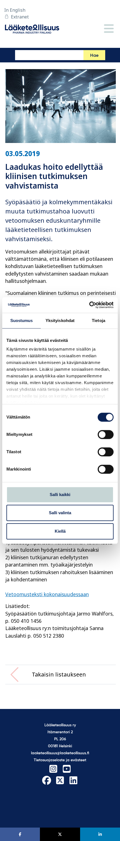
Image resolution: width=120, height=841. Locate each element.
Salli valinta (60, 512)
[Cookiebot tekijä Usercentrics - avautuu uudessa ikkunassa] (89, 305)
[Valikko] (109, 29)
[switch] (106, 434)
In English (14, 10)
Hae (94, 55)
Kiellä (60, 531)
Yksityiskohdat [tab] (60, 320)
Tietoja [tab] (98, 320)
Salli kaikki (60, 494)
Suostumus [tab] (21, 320)
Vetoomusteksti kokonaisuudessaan (47, 594)
